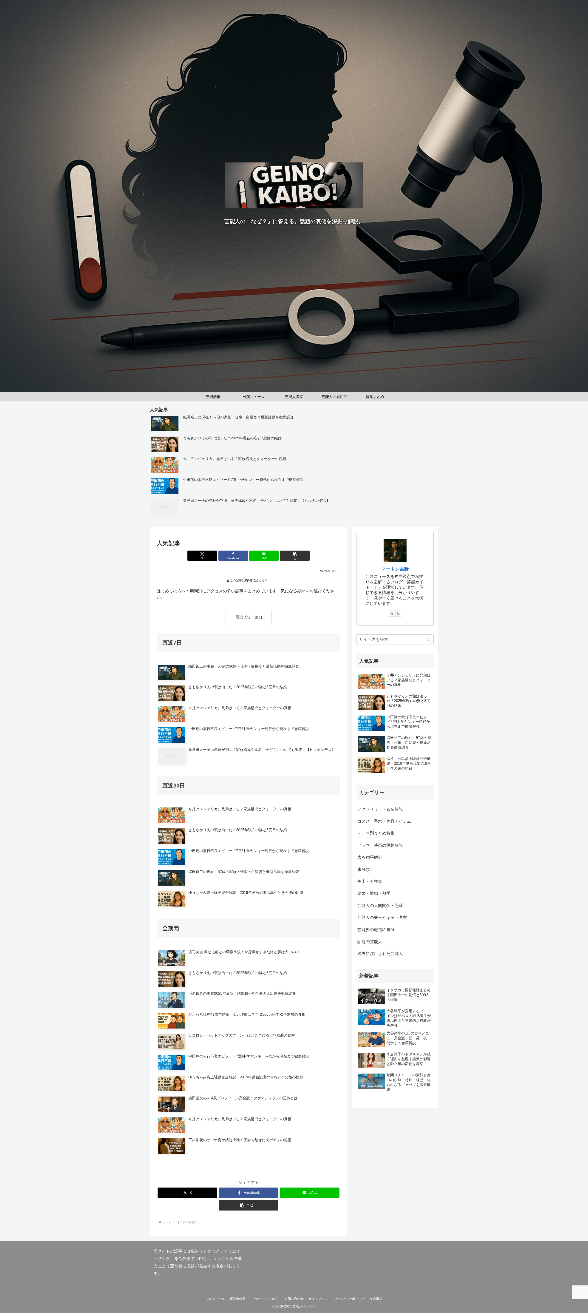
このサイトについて (265, 1299)
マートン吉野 (395, 568)
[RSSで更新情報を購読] (398, 614)
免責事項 (376, 1299)
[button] (295, 556)
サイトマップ (318, 1299)
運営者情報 (238, 1299)
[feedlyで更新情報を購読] (392, 614)
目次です (243, 617)
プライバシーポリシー (349, 1299)
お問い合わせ (294, 1299)
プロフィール (215, 1299)
